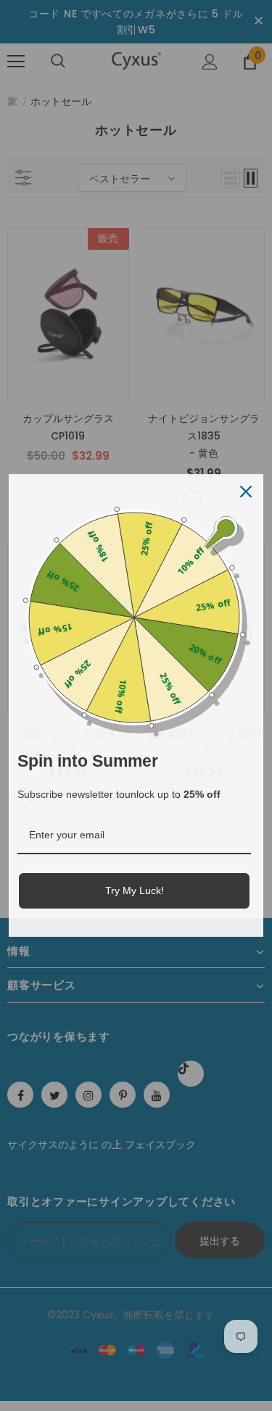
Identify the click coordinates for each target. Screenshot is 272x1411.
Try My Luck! (134, 890)
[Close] (245, 491)
